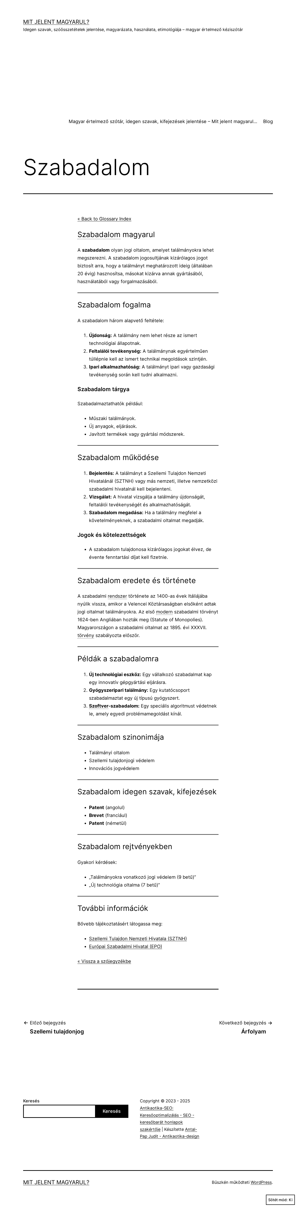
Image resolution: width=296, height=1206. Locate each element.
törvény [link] (85, 635)
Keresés (31, 1100)
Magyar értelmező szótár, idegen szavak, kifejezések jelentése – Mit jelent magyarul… (163, 121)
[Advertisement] (148, 74)
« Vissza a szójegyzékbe (104, 961)
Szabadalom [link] (98, 234)
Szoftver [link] (98, 706)
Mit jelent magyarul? (56, 22)
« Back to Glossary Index (104, 219)
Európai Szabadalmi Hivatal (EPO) (125, 946)
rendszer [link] (117, 596)
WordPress (261, 1182)
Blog (268, 121)
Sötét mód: (278, 1199)
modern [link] (164, 612)
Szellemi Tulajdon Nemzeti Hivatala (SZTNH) (138, 938)
